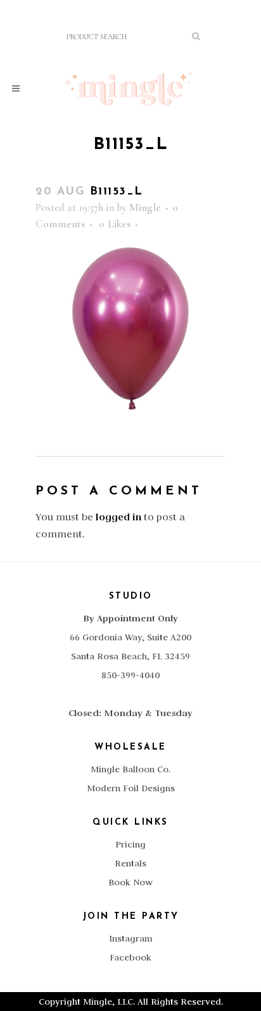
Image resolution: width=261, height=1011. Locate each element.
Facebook (130, 957)
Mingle (145, 207)
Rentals (130, 863)
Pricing (130, 844)
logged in (118, 517)
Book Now (130, 882)
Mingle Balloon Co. (130, 769)
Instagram (131, 938)
